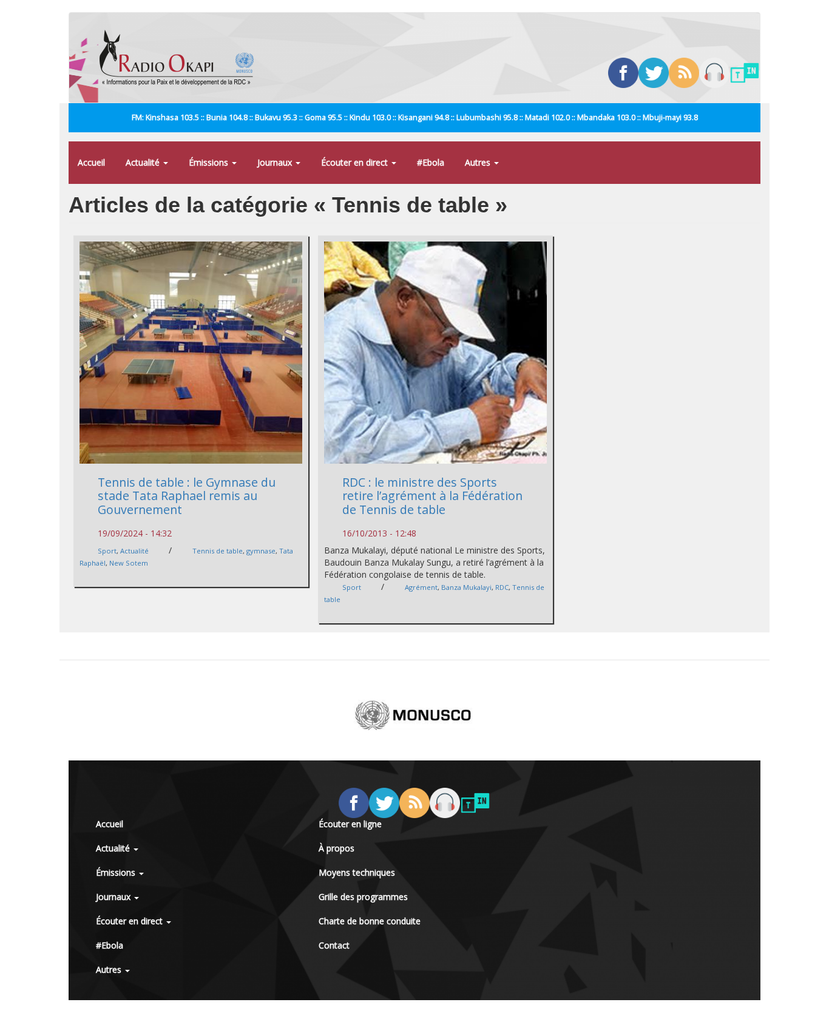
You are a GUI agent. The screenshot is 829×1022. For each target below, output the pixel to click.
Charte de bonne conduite (370, 921)
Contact (334, 945)
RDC (502, 587)
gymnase (261, 550)
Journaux (275, 162)
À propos (336, 848)
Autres (479, 162)
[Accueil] (181, 58)
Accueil (91, 162)
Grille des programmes (363, 896)
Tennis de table (217, 550)
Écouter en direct (355, 162)
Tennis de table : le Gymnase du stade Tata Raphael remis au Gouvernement (187, 496)
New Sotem (128, 562)
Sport (107, 550)
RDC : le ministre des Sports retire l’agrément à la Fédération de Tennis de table (432, 496)
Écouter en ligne (350, 824)
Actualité (144, 162)
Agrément (421, 587)
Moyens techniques (357, 872)
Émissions (210, 162)
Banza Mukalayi (466, 587)
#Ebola (430, 162)
